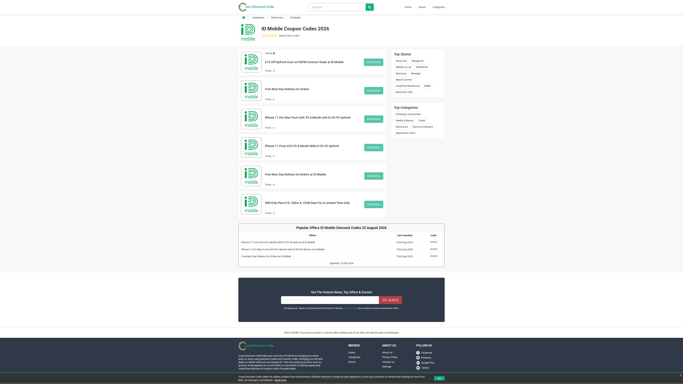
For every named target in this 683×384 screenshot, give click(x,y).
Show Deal (374, 90)
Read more (280, 380)
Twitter (425, 367)
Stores (422, 7)
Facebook (426, 352)
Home (408, 7)
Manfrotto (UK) (404, 92)
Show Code (374, 62)
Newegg (415, 73)
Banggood (417, 60)
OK (439, 378)
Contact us (388, 362)
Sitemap (386, 366)
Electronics (402, 126)
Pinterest (426, 357)
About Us (387, 352)
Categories (439, 7)
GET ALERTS (390, 300)
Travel (421, 120)
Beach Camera (404, 79)
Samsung (401, 73)
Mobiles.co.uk (403, 67)
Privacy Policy (350, 308)
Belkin (427, 85)
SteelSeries (422, 67)
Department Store (405, 133)
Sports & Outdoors (423, 126)
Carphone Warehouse (408, 85)
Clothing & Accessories (408, 114)
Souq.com (401, 60)
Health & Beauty (405, 120)
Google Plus (427, 362)
